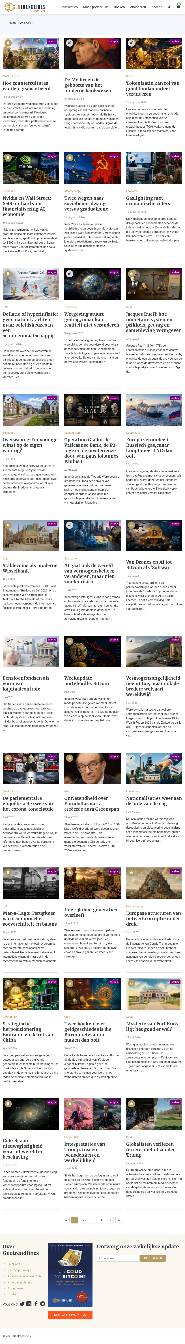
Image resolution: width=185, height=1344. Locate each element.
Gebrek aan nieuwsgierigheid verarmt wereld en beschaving (23, 1149)
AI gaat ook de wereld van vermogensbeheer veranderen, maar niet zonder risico (89, 574)
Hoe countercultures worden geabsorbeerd (26, 86)
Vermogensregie (19, 1270)
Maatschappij (11, 76)
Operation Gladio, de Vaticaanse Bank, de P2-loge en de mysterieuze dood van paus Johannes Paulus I (91, 450)
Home (12, 22)
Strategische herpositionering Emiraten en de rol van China (28, 1032)
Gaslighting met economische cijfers (148, 201)
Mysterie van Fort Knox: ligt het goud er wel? (153, 1026)
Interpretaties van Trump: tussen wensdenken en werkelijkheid (84, 1152)
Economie (9, 191)
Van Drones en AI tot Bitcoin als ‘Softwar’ (149, 565)
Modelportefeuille (96, 7)
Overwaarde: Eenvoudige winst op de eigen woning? (30, 445)
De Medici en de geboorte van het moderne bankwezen (87, 85)
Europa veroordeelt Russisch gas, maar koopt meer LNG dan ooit (149, 448)
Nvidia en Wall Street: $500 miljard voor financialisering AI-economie (27, 206)
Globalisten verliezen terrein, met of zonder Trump (150, 1150)
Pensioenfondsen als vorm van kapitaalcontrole (26, 684)
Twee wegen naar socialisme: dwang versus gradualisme (86, 204)
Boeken (119, 7)
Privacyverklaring (20, 1282)
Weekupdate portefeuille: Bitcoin (86, 681)
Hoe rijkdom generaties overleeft (90, 912)
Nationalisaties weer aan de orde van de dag (154, 801)
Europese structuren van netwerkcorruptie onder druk (153, 919)
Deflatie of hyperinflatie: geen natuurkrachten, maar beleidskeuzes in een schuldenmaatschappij (30, 325)
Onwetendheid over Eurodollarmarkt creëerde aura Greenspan (91, 804)
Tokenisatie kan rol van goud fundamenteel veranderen (153, 89)
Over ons (14, 1264)
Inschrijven (153, 1258)
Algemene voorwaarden (24, 1276)
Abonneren (138, 7)
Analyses (25, 22)
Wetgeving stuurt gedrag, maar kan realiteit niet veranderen (91, 320)
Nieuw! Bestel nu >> (70, 1315)
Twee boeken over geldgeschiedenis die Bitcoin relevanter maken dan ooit (87, 1032)
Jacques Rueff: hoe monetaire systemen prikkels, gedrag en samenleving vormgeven (154, 322)
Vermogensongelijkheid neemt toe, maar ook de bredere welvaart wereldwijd (153, 686)
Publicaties (70, 7)
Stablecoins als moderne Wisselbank (30, 568)
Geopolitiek (133, 432)
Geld (5, 307)
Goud (129, 76)
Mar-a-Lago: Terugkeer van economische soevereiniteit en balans (30, 919)
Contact (13, 1294)
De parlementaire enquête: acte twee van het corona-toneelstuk (28, 804)
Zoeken (156, 7)
